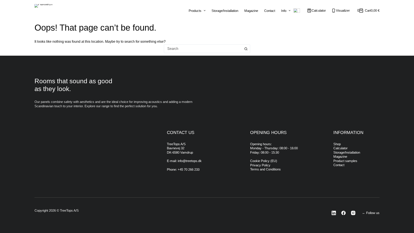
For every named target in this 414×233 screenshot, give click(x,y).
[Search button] (246, 49)
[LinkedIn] (332, 213)
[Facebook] (342, 213)
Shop (337, 144)
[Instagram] (352, 213)
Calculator (340, 148)
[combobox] (203, 48)
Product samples (345, 161)
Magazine (251, 11)
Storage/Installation (225, 11)
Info (283, 11)
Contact (269, 11)
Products (195, 11)
